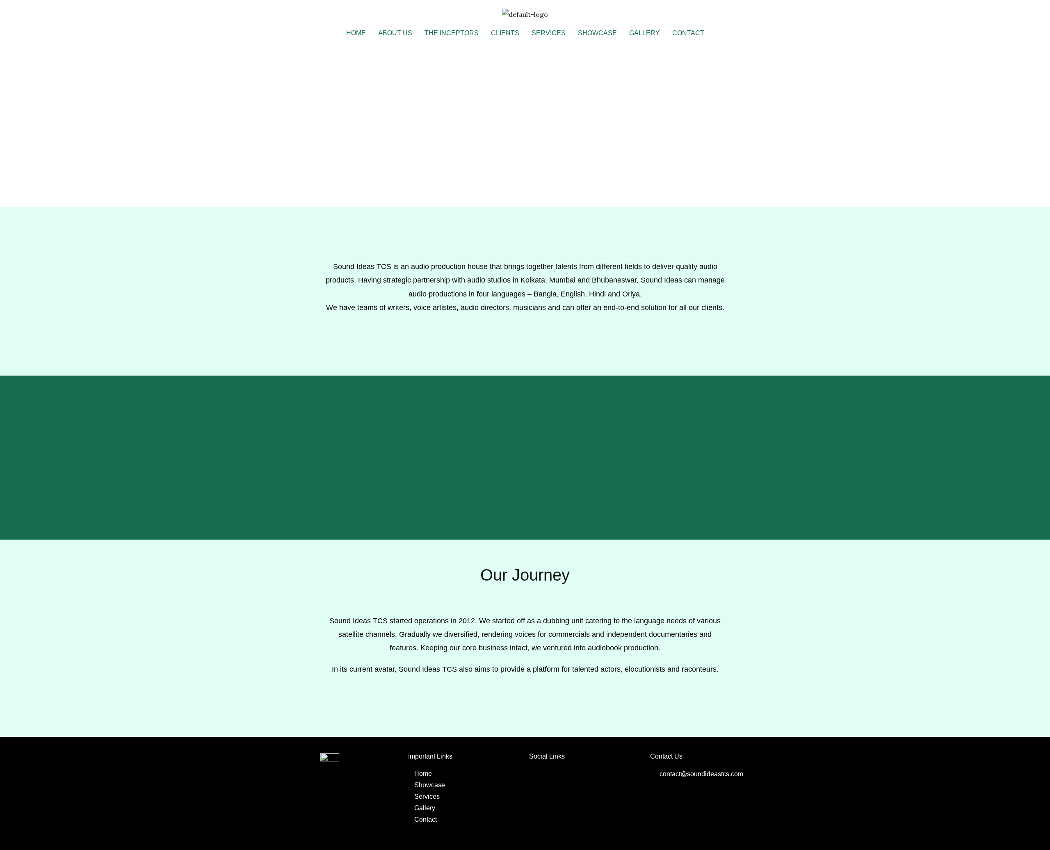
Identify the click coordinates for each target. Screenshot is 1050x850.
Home (356, 33)
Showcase (597, 33)
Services (549, 33)
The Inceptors (452, 33)
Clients (505, 33)
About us (395, 33)
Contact (688, 33)
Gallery (644, 33)
